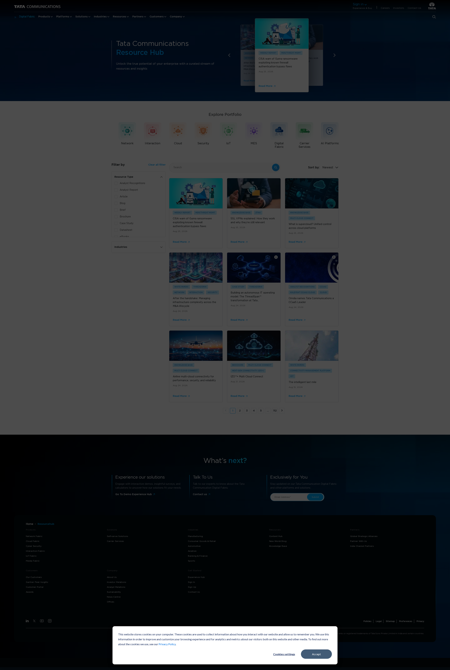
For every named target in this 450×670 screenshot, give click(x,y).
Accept (316, 654)
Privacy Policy (167, 644)
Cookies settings (284, 654)
